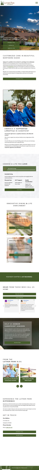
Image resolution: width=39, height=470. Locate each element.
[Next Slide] (21, 386)
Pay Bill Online (19, 435)
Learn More (19, 189)
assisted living (11, 66)
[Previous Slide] (17, 386)
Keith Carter (25, 300)
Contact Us (11, 45)
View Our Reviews (19, 294)
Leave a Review (19, 297)
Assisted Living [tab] (12, 168)
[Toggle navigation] (36, 2)
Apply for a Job (11, 48)
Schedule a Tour (11, 42)
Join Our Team (17, 342)
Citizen (17, 467)
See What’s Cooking (19, 227)
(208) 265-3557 (9, 427)
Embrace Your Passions (19, 254)
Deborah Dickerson (11, 300)
